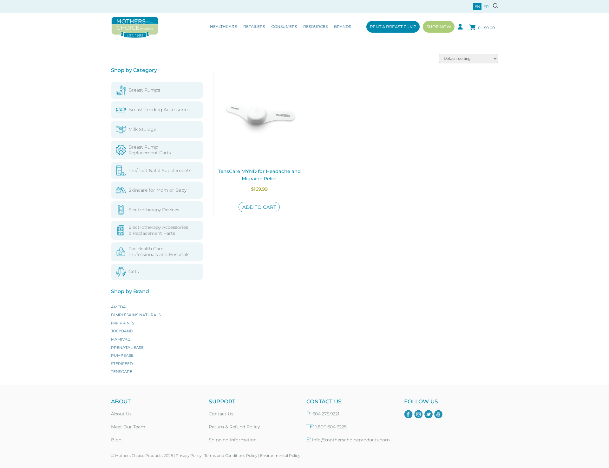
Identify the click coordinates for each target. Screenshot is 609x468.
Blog (116, 440)
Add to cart (259, 207)
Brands (342, 26)
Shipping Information (233, 440)
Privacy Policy (188, 455)
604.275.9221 (325, 414)
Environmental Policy (280, 455)
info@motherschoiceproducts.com (351, 440)
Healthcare (223, 26)
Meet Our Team (128, 427)
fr (486, 6)
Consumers (284, 26)
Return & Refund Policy (234, 427)
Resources (315, 26)
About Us (121, 414)
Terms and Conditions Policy (230, 455)
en (477, 6)
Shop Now (438, 26)
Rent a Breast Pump (393, 26)
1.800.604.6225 (331, 427)
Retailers (254, 26)
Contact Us (221, 414)
